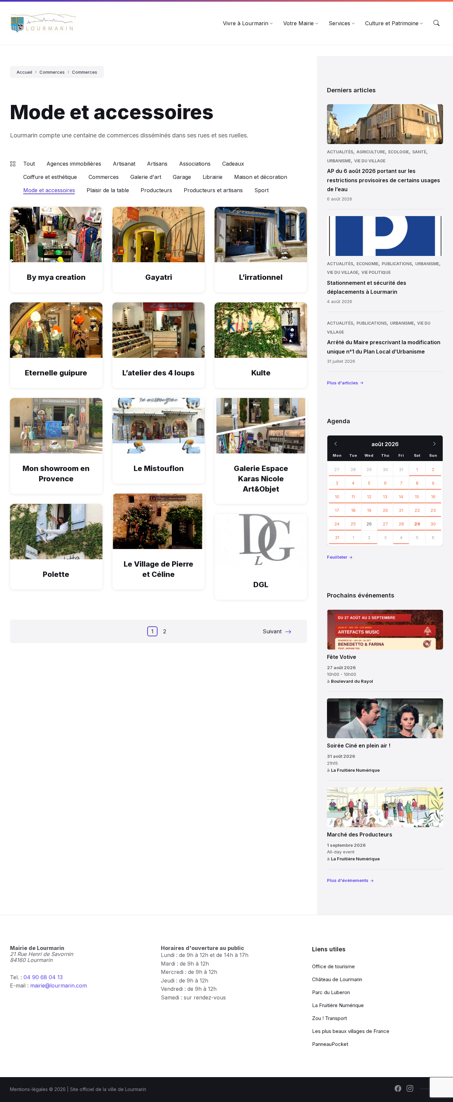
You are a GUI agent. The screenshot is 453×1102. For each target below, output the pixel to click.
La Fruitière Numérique (355, 770)
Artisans (157, 163)
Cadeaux (233, 163)
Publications (397, 263)
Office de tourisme (333, 966)
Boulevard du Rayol (352, 681)
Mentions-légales (29, 1089)
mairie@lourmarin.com (58, 985)
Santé (419, 151)
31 (337, 537)
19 (369, 510)
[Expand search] (436, 23)
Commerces (52, 72)
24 (337, 523)
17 (337, 510)
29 (417, 523)
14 (401, 496)
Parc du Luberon (331, 992)
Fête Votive (341, 657)
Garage (182, 177)
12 (369, 496)
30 (433, 523)
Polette (56, 574)
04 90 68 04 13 (43, 977)
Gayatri (158, 277)
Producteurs (156, 190)
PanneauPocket (330, 1044)
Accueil (24, 72)
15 (417, 496)
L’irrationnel (261, 277)
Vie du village (369, 160)
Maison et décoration (260, 177)
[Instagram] (410, 1089)
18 (353, 510)
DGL (260, 584)
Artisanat (124, 163)
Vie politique (376, 272)
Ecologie (398, 151)
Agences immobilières (73, 163)
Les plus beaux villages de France (350, 1031)
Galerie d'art (145, 177)
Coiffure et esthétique (50, 177)
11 (353, 496)
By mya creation (56, 277)
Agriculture (370, 151)
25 (353, 523)
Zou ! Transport (329, 1018)
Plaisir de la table (108, 190)
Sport (261, 190)
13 (385, 496)
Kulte (261, 372)
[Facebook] (398, 1089)
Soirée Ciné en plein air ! (358, 745)
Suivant (272, 631)
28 (353, 469)
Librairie (213, 177)
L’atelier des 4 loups (158, 372)
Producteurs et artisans (213, 190)
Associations (195, 163)
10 (337, 496)
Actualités (340, 151)
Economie (367, 263)
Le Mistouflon (159, 468)
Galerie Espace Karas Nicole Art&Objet (261, 478)
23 (433, 510)
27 (337, 469)
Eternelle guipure (56, 372)
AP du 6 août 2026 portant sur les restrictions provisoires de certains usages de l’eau (383, 180)
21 (401, 510)
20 (385, 510)
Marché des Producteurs (359, 834)
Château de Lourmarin (337, 979)
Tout (29, 163)
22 (417, 510)
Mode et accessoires (49, 190)
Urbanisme (339, 160)
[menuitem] (245, 23)
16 (433, 496)
